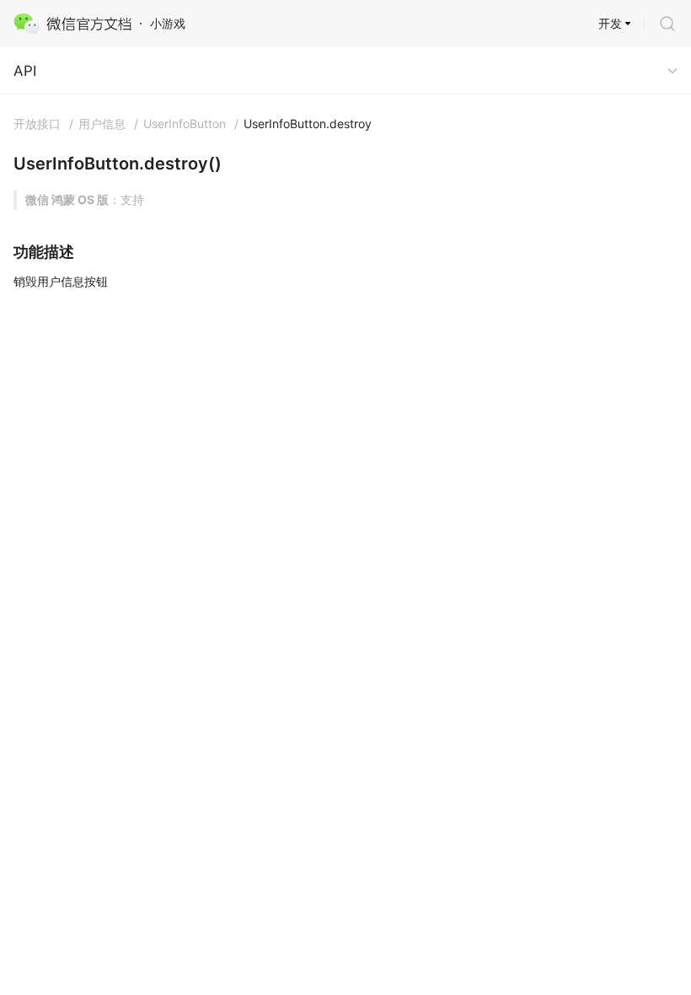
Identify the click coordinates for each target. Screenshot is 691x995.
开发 (610, 23)
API (24, 70)
